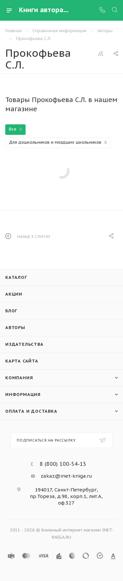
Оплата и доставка (31, 411)
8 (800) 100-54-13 (63, 464)
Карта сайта (21, 361)
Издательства (24, 344)
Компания (19, 378)
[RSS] (100, 54)
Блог (11, 311)
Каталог (16, 277)
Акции (13, 294)
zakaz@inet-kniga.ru (66, 476)
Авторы (15, 327)
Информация (23, 394)
